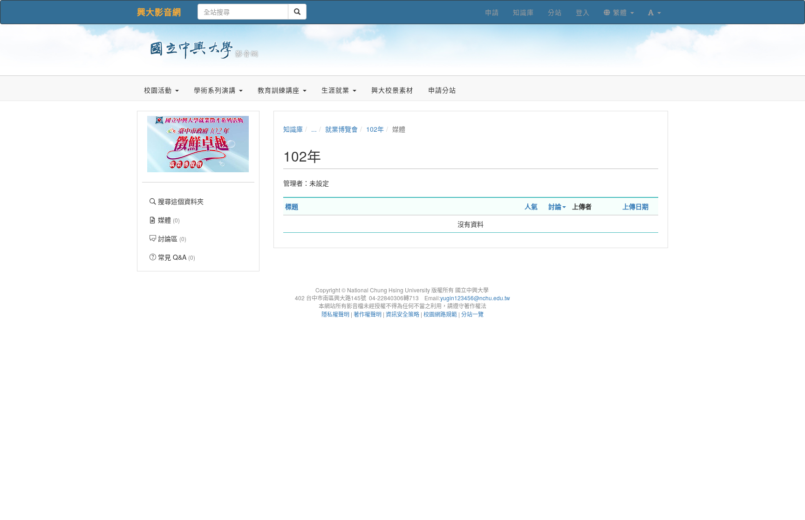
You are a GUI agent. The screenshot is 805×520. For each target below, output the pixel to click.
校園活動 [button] (159, 90)
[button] (654, 12)
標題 (291, 206)
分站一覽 (472, 314)
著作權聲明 (368, 314)
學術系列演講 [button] (216, 90)
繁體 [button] (620, 12)
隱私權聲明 (335, 314)
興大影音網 (159, 12)
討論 (554, 206)
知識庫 (293, 129)
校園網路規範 (440, 314)
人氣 (531, 206)
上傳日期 (635, 206)
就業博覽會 (341, 129)
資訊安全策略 (402, 314)
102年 (375, 129)
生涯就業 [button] (336, 90)
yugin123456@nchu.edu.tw (475, 298)
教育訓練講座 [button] (280, 90)
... (314, 129)
